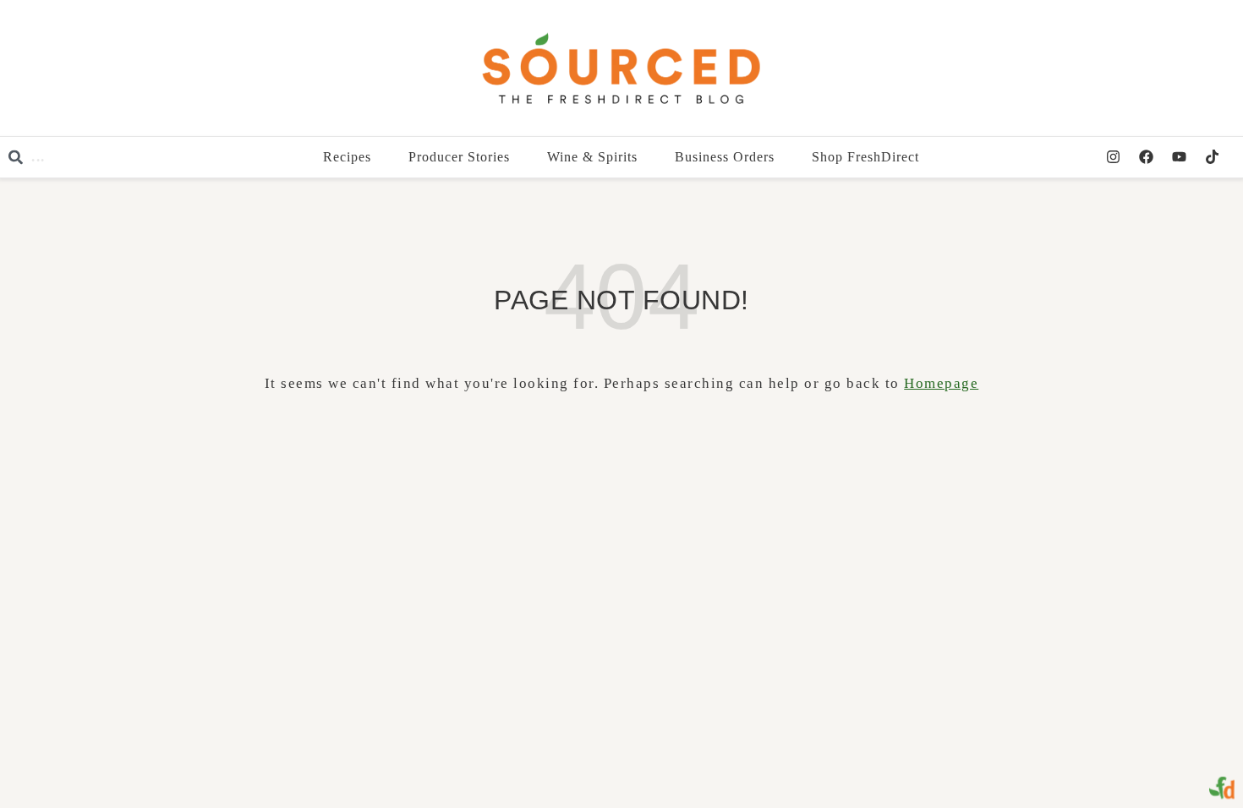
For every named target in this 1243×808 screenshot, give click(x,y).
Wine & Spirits (593, 157)
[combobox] (119, 157)
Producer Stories (460, 157)
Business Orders (725, 157)
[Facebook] (1145, 157)
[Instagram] (1112, 157)
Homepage (941, 383)
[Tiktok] (1211, 157)
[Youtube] (1178, 157)
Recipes (348, 157)
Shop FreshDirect (866, 157)
